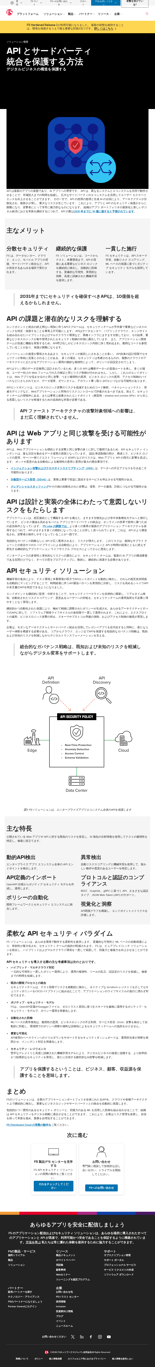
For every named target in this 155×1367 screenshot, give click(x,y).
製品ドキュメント (65, 1255)
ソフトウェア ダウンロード (119, 1274)
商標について (22, 1358)
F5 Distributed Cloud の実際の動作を (29, 1125)
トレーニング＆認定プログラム (73, 1279)
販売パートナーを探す (20, 1291)
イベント (61, 1321)
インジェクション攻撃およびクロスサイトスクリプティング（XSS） (53, 468)
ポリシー (39, 1358)
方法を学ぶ (33, 1242)
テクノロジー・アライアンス (24, 1296)
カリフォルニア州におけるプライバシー (87, 1358)
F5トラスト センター (67, 1296)
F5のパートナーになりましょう (25, 1301)
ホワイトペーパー (65, 1260)
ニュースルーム (64, 1325)
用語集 (59, 1264)
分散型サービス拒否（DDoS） (29, 479)
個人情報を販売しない (122, 1358)
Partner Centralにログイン (22, 1306)
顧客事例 (61, 1269)
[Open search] (146, 13)
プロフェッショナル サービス (120, 1264)
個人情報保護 (55, 1358)
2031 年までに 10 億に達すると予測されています (104, 211)
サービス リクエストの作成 (119, 1269)
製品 (10, 1260)
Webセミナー (63, 1274)
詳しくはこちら (103, 28)
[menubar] (77, 3)
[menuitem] (16, 3)
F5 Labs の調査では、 (56, 526)
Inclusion (61, 1306)
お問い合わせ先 (64, 1291)
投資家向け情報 (64, 1311)
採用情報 (61, 1301)
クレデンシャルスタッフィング (30, 486)
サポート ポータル (114, 1260)
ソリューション (16, 1264)
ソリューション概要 (17, 41)
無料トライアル (16, 1255)
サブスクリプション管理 (117, 1255)
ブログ (59, 1316)
